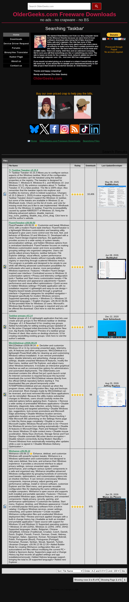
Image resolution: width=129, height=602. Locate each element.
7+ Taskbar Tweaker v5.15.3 (23, 170)
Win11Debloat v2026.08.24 (23, 343)
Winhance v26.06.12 (19, 451)
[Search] (96, 6)
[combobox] (59, 6)
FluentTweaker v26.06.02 (22, 222)
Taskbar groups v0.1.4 (21, 315)
